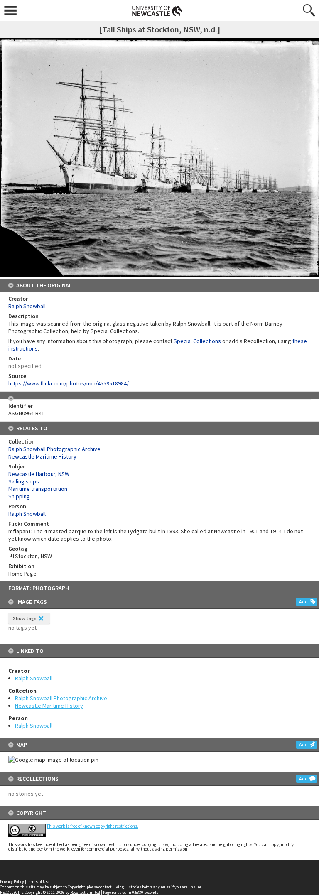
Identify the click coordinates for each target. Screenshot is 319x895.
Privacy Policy (12, 881)
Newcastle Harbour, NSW (38, 474)
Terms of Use (38, 881)
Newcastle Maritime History (49, 705)
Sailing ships (23, 481)
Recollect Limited (85, 892)
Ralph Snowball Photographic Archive (61, 698)
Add (303, 601)
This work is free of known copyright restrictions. (92, 826)
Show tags (25, 618)
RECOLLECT (10, 892)
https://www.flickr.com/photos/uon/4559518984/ (68, 383)
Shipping (19, 496)
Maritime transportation (37, 489)
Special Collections (197, 341)
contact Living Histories (119, 887)
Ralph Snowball (33, 678)
